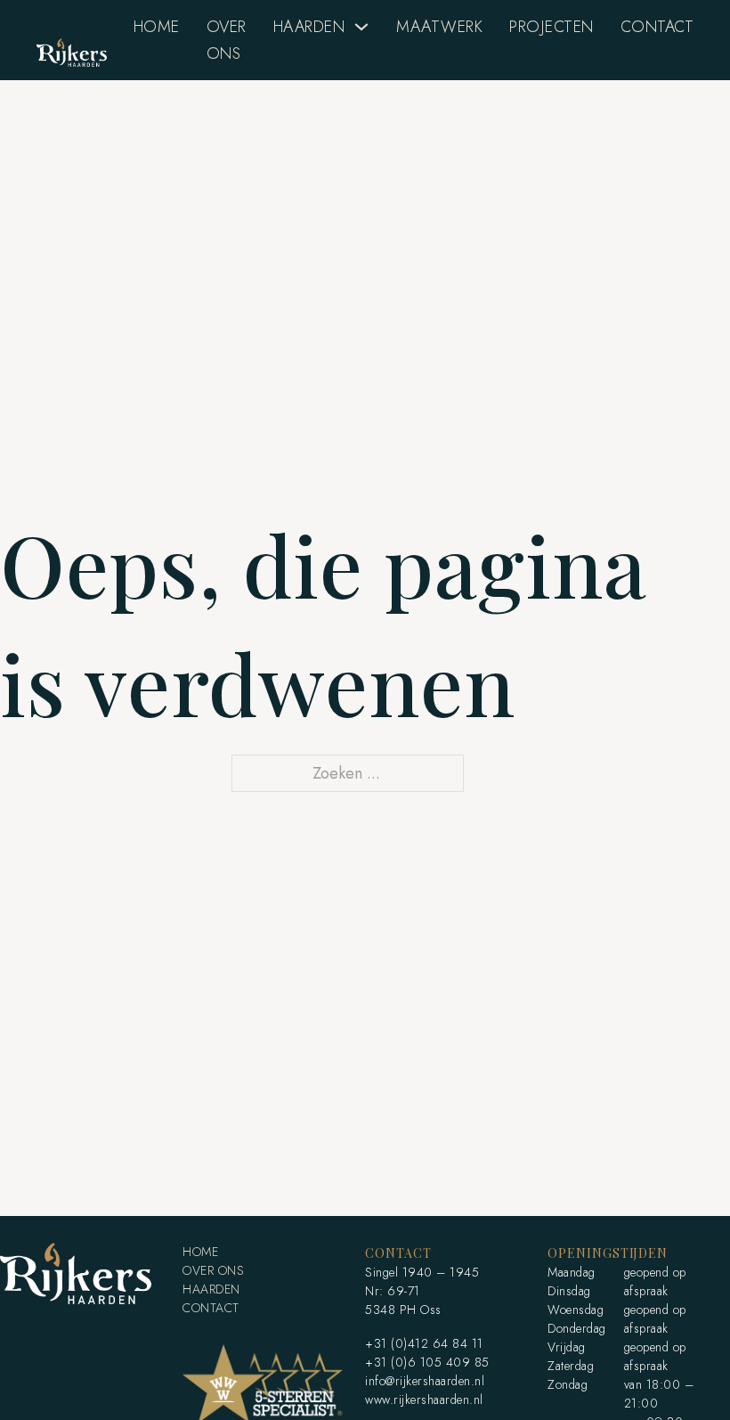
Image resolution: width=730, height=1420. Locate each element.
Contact (657, 26)
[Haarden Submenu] (361, 27)
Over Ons (227, 40)
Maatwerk (439, 26)
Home (157, 26)
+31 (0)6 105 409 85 (427, 1362)
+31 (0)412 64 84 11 (424, 1343)
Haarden (309, 26)
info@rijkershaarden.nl (424, 1381)
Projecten (551, 26)
